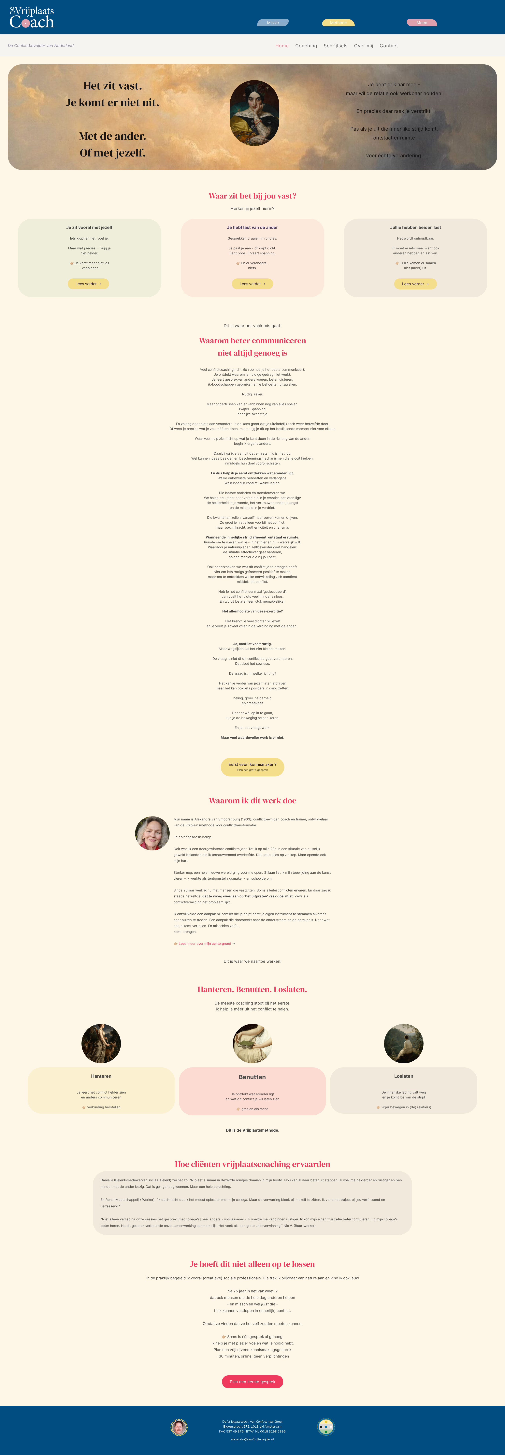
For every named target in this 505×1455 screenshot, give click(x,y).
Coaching (306, 46)
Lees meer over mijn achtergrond (205, 944)
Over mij (363, 46)
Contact (389, 46)
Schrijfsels (336, 46)
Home (282, 46)
